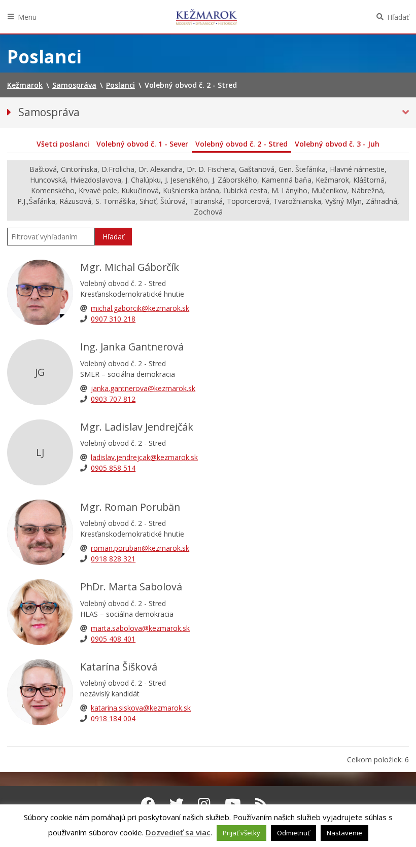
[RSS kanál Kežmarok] (261, 804)
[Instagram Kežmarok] (204, 804)
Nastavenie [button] (344, 832)
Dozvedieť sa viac (178, 832)
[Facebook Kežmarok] (148, 804)
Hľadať (398, 17)
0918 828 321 (113, 558)
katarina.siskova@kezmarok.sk (141, 708)
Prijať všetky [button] (241, 832)
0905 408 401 (113, 639)
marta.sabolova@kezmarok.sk (140, 628)
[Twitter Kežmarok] (176, 804)
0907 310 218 (113, 319)
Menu (27, 17)
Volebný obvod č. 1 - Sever (142, 144)
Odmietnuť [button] (293, 832)
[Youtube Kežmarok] (233, 804)
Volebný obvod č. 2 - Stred (241, 144)
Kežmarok (206, 17)
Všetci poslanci (63, 144)
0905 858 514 (113, 468)
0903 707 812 (113, 399)
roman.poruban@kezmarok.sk (140, 548)
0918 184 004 (113, 718)
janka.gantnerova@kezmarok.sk (143, 388)
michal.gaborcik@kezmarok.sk (140, 308)
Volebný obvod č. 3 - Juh (337, 144)
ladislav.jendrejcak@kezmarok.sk (144, 457)
